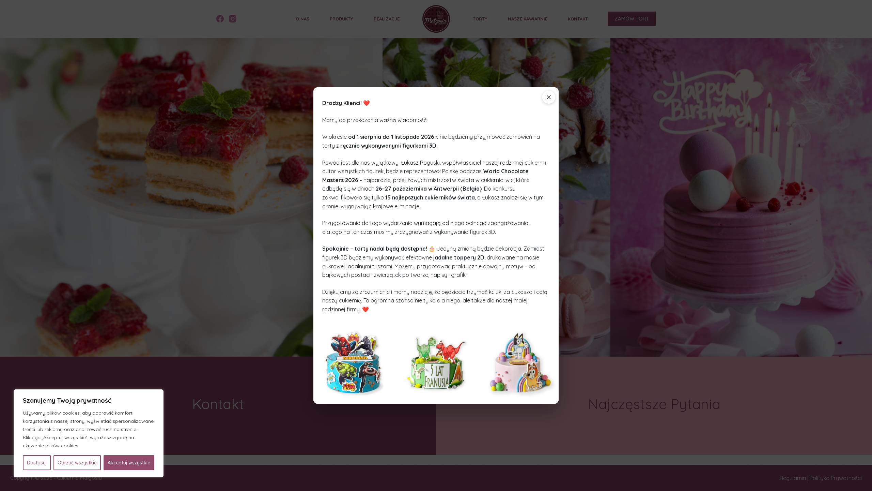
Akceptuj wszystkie (129, 463)
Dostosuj (37, 463)
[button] (353, 363)
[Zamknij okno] (548, 97)
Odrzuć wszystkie (77, 463)
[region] (89, 433)
